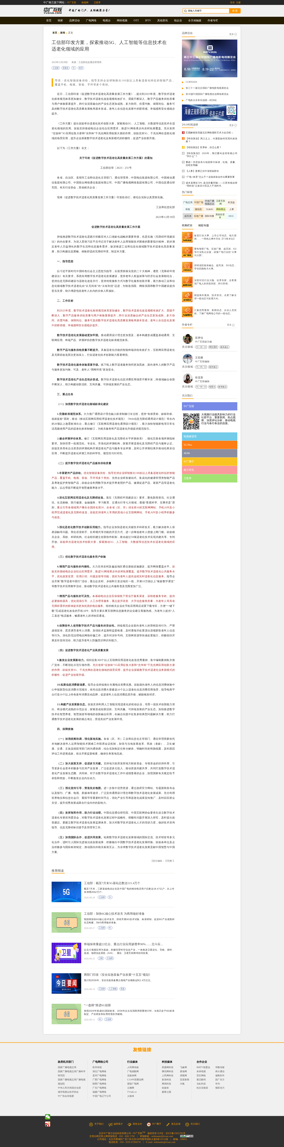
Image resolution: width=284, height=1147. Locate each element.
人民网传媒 (133, 1067)
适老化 (66, 68)
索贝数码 (201, 1079)
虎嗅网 (183, 1075)
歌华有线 (97, 1067)
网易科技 (166, 1084)
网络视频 (122, 20)
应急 (123, 989)
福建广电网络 (99, 1092)
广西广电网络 (99, 1079)
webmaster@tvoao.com (162, 1136)
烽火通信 (220, 1071)
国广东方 (220, 1079)
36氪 (182, 1084)
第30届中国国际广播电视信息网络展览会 (207, 94)
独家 (60, 20)
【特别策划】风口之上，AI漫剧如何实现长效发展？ (211, 140)
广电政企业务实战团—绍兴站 (201, 100)
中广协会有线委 (66, 1096)
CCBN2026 (191, 82)
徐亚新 (199, 377)
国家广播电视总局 (67, 1067)
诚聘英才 (118, 1124)
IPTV (148, 20)
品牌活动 (74, 20)
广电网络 (91, 20)
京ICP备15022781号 (175, 1133)
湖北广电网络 (99, 1071)
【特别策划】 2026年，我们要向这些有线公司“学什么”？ (211, 155)
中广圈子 (156, 1124)
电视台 (107, 20)
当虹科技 (201, 1084)
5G (73, 68)
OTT (136, 20)
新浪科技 (166, 1079)
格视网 (85, 2)
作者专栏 (213, 20)
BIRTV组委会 (203, 1067)
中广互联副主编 (203, 341)
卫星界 (97, 2)
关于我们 (99, 1124)
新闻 (62, 33)
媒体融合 (224, 347)
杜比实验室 (202, 1088)
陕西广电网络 (99, 1084)
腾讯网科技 (167, 1071)
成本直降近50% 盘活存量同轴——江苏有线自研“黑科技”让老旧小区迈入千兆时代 (211, 184)
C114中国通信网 (135, 1079)
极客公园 (166, 1092)
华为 (220, 1084)
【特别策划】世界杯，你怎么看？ (204, 147)
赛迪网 (183, 1071)
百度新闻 (184, 1079)
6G (110, 928)
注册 (238, 2)
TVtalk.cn (132, 1092)
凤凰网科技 (167, 1067)
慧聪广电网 (133, 1084)
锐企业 (178, 20)
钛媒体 (165, 1088)
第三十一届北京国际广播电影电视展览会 (207, 88)
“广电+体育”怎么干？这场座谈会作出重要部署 (210, 177)
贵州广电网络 (99, 1075)
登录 (232, 2)
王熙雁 (199, 357)
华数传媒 (220, 1067)
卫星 (101, 958)
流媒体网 (131, 1075)
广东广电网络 (99, 1088)
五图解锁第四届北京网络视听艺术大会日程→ (209, 132)
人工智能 (113, 989)
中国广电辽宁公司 (102, 1096)
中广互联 (71, 2)
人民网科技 (167, 1075)
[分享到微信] (47, 1116)
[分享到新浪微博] (47, 1124)
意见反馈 (175, 1124)
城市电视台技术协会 (68, 1092)
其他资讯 (162, 20)
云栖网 (130, 1088)
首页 (48, 20)
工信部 (56, 68)
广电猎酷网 (133, 1071)
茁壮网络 (201, 1075)
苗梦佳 (199, 337)
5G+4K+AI (201, 347)
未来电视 (201, 1071)
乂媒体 (130, 1096)
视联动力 (220, 1088)
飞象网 (183, 1067)
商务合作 (137, 1124)
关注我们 (195, 1124)
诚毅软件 (220, 1075)
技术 (81, 68)
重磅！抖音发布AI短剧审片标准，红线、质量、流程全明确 (211, 163)
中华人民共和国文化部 (69, 1088)
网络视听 (213, 347)
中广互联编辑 (202, 361)
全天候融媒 (194, 20)
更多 (231, 34)
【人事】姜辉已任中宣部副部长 (202, 171)
